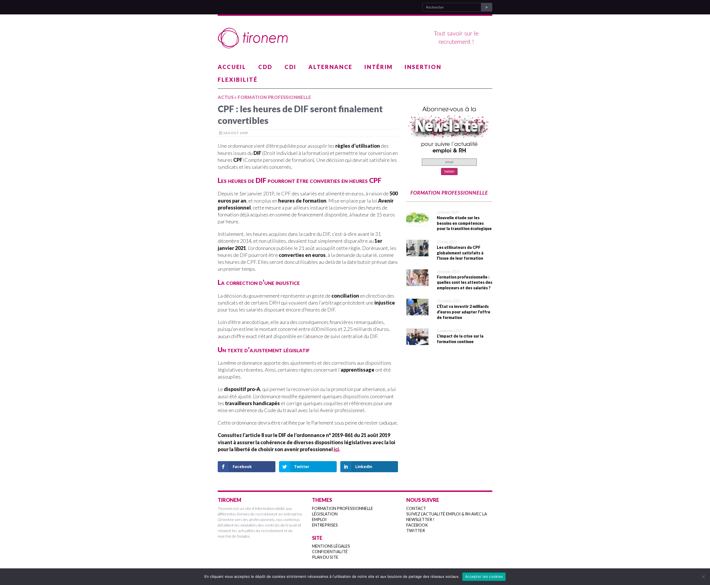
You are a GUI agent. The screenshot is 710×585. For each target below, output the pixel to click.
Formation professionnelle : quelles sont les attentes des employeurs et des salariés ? (464, 282)
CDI (290, 66)
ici (336, 449)
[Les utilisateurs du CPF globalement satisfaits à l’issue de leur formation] (417, 253)
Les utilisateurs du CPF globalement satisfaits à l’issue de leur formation (460, 252)
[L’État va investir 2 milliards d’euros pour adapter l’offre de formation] (417, 312)
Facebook (417, 525)
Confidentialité (330, 551)
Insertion (423, 66)
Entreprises (325, 525)
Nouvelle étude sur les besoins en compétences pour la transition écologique (464, 223)
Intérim (378, 66)
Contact (416, 508)
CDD (265, 66)
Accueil (232, 66)
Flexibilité (238, 79)
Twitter (415, 530)
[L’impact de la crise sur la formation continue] (417, 341)
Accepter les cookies (484, 576)
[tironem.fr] (355, 38)
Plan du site (325, 557)
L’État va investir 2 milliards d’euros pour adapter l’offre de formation (463, 312)
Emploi (319, 519)
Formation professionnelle (342, 508)
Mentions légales (331, 546)
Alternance (330, 66)
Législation (325, 514)
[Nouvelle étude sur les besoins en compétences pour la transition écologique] (417, 223)
